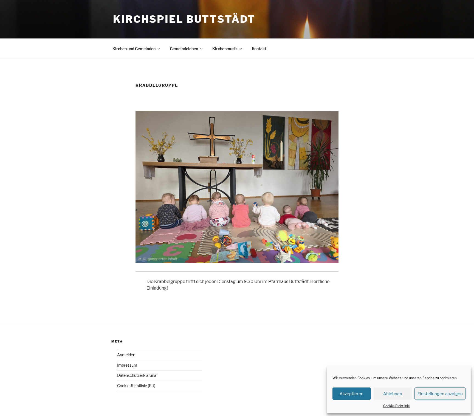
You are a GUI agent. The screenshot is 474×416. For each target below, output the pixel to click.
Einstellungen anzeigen (440, 393)
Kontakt (259, 48)
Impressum (127, 365)
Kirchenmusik (225, 48)
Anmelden (126, 354)
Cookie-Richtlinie (396, 406)
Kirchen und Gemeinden (134, 48)
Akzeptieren (351, 393)
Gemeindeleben (184, 48)
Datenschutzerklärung (136, 375)
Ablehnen (392, 393)
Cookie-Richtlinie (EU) (136, 385)
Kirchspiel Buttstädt (184, 19)
